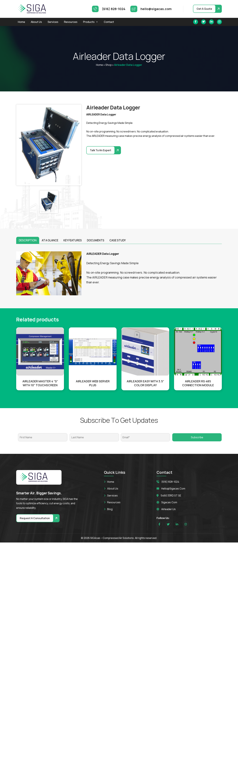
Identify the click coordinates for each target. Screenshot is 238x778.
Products (89, 22)
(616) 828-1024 (170, 481)
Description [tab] (28, 240)
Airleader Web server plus (93, 383)
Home (21, 22)
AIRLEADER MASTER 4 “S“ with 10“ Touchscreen (40, 383)
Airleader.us (168, 509)
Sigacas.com (169, 502)
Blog (110, 509)
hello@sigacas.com (173, 488)
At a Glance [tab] (50, 240)
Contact (109, 22)
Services (53, 22)
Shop (108, 65)
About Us (36, 22)
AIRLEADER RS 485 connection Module (198, 383)
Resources (70, 22)
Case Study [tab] (117, 240)
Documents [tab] (95, 240)
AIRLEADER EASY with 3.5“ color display (145, 383)
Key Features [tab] (72, 240)
